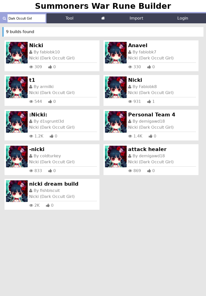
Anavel (137, 45)
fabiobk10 (50, 52)
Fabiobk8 (148, 86)
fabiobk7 (147, 52)
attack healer (147, 149)
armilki (47, 86)
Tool (69, 18)
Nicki (36, 45)
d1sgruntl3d (52, 121)
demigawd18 (152, 121)
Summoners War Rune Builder (103, 6)
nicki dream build (53, 184)
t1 (32, 80)
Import (136, 18)
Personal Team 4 (151, 115)
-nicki (36, 149)
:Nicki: (38, 115)
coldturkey (50, 156)
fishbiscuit (50, 190)
